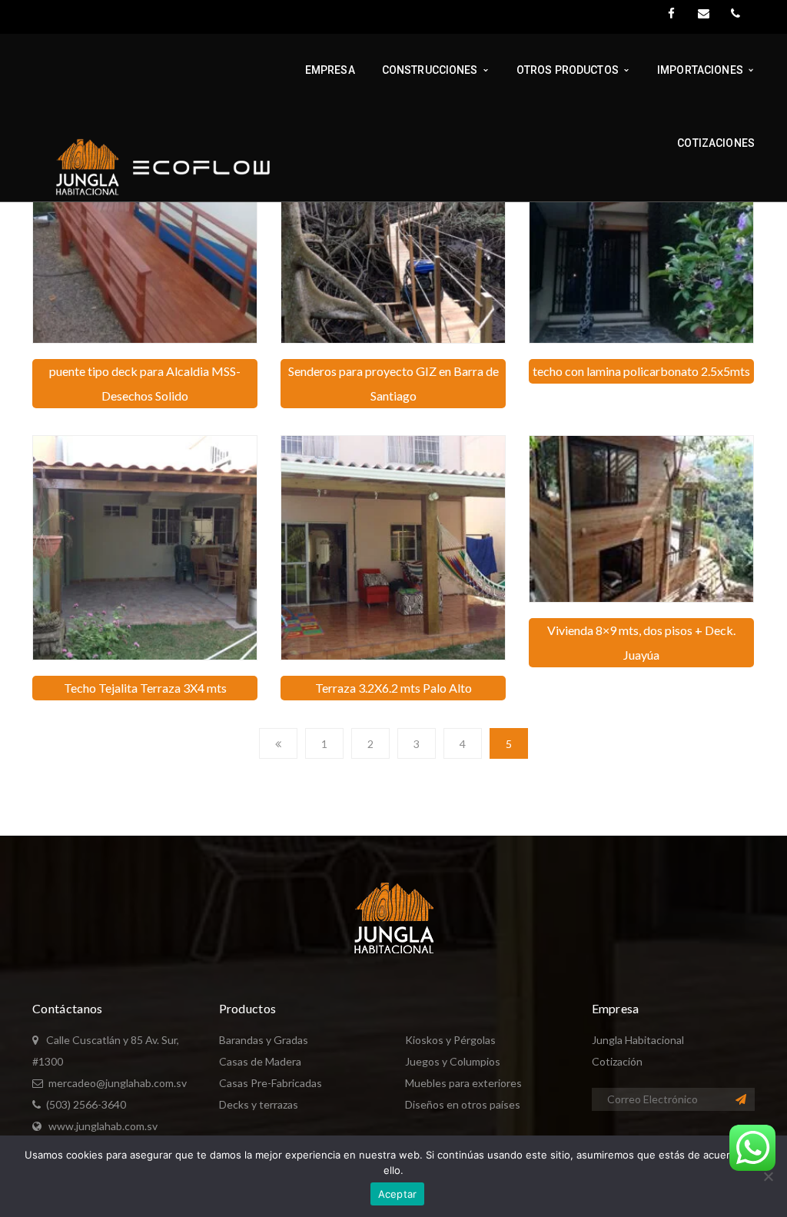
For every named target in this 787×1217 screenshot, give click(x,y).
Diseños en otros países (462, 1104)
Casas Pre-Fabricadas (270, 1082)
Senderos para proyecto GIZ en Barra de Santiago (393, 383)
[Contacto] (703, 14)
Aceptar (397, 1194)
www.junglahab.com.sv (103, 1125)
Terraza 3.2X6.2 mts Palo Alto (393, 687)
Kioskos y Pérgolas (450, 1039)
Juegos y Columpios (452, 1061)
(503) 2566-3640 (86, 1104)
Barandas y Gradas (263, 1039)
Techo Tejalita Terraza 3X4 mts (145, 687)
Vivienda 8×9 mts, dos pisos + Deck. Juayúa (641, 642)
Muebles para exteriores (463, 1082)
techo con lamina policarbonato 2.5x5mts (641, 371)
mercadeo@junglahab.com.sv (117, 1082)
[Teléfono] (735, 14)
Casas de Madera (260, 1061)
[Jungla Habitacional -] (154, 166)
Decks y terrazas (258, 1104)
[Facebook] (671, 14)
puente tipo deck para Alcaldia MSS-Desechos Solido (145, 383)
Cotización (617, 1061)
